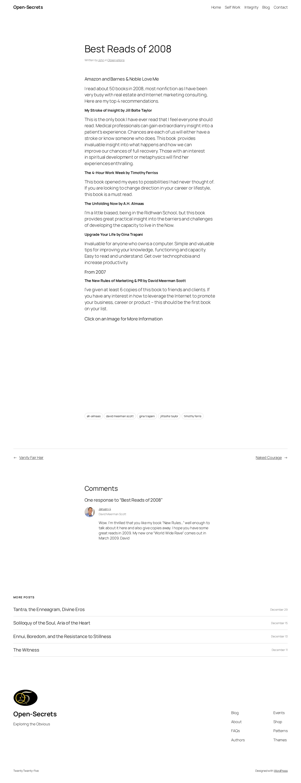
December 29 (279, 609)
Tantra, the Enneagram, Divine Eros (49, 609)
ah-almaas (94, 416)
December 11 (280, 650)
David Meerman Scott (112, 514)
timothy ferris (192, 416)
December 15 (279, 623)
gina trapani (147, 416)
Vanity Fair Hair (31, 457)
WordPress (281, 771)
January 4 (105, 509)
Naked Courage (269, 457)
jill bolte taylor (169, 416)
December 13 (279, 636)
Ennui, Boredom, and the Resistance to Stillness (62, 636)
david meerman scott (120, 416)
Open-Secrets (28, 7)
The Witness (26, 650)
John (101, 60)
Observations (116, 60)
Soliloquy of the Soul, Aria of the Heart (51, 623)
